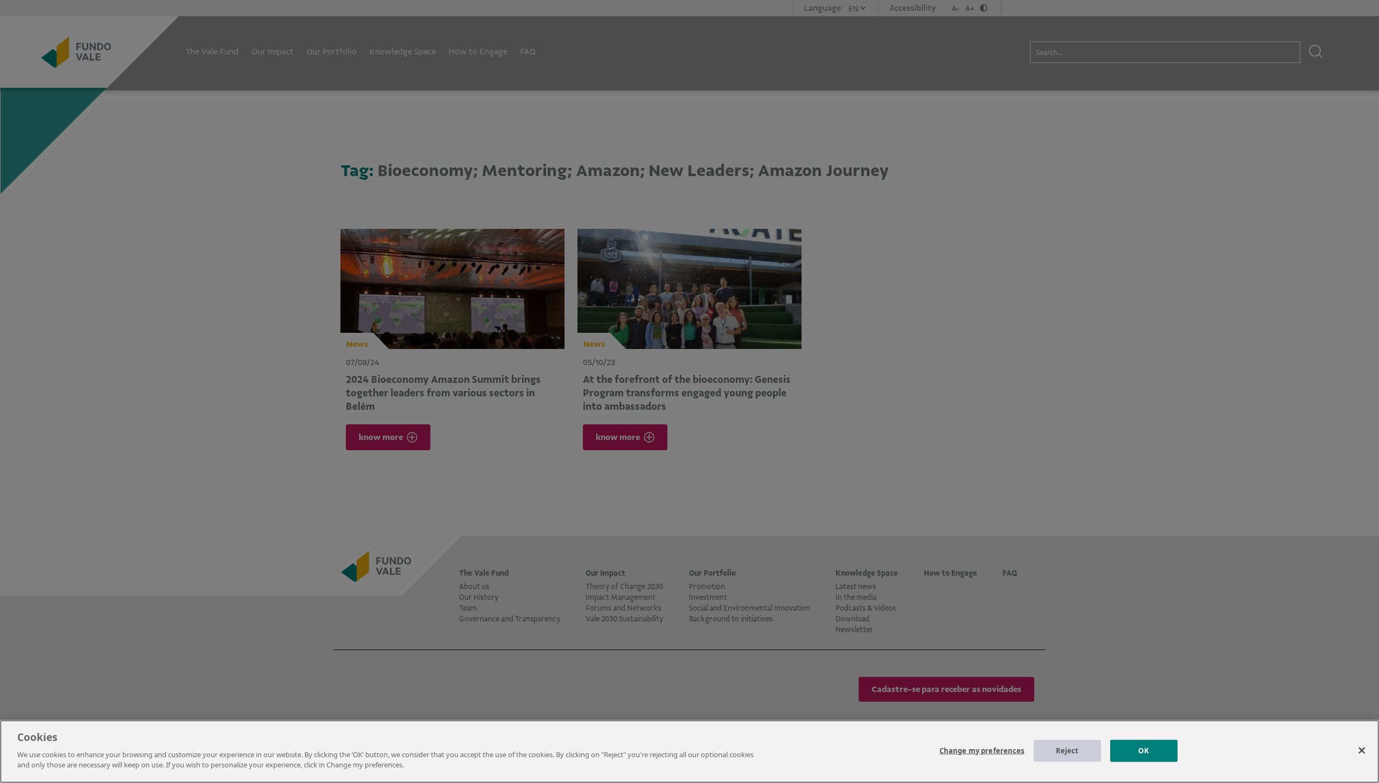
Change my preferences (982, 750)
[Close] (1362, 750)
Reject (1067, 750)
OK (1143, 750)
